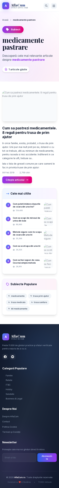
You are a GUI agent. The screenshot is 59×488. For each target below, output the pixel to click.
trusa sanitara (40, 302)
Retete (9, 380)
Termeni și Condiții (11, 432)
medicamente (18, 296)
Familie (9, 375)
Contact (6, 421)
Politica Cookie (9, 427)
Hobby (9, 389)
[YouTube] (13, 357)
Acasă (5, 20)
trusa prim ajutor (41, 296)
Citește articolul (15, 179)
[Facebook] (5, 357)
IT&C (8, 385)
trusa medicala (18, 302)
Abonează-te (47, 457)
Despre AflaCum (10, 416)
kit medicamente (19, 308)
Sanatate (10, 394)
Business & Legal (14, 398)
